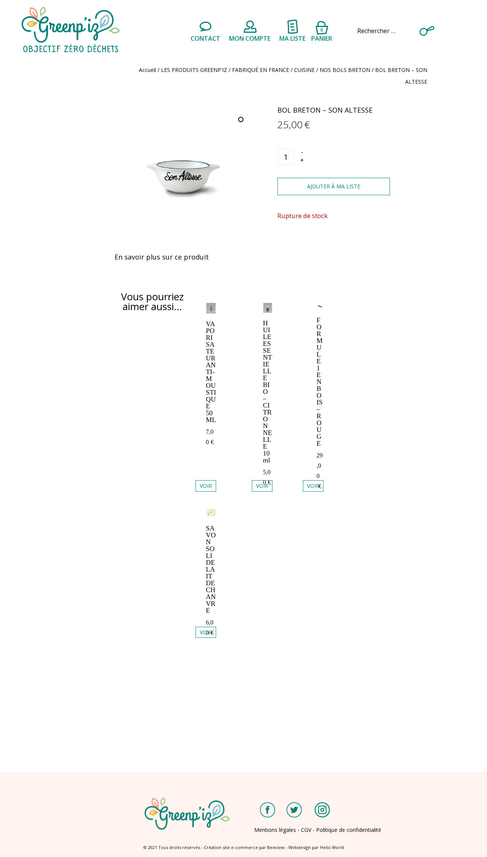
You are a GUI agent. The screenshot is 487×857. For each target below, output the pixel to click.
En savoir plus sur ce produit (162, 256)
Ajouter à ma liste (333, 186)
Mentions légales (275, 829)
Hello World (332, 847)
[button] (241, 120)
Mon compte (250, 38)
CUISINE (304, 69)
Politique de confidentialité (348, 829)
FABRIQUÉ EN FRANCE (260, 69)
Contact (205, 38)
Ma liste (292, 38)
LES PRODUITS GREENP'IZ (194, 69)
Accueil (147, 69)
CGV (306, 829)
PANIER (321, 34)
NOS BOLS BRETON (345, 69)
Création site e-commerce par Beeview (244, 847)
